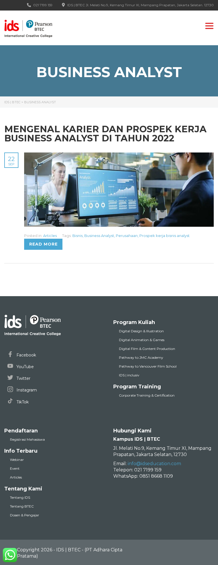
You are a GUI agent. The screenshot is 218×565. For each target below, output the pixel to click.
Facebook (25, 355)
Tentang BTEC (22, 506)
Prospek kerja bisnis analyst (164, 235)
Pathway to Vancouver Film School (148, 366)
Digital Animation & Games (141, 340)
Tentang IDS (20, 497)
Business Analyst (99, 235)
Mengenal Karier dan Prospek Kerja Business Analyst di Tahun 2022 (105, 133)
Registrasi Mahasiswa (27, 439)
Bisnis (77, 235)
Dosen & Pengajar (24, 515)
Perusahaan (127, 235)
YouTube (24, 366)
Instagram (26, 390)
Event (15, 468)
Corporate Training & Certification (147, 395)
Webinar (17, 459)
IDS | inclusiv (129, 375)
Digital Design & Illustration (141, 331)
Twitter (22, 378)
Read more (43, 244)
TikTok (22, 402)
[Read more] (119, 155)
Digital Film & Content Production (147, 349)
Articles (50, 235)
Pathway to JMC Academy (141, 357)
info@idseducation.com (154, 463)
